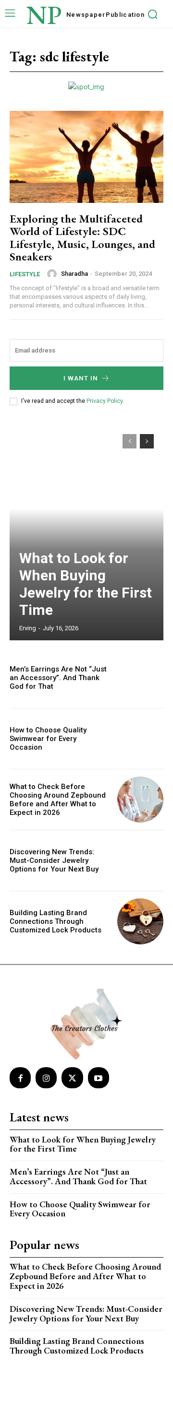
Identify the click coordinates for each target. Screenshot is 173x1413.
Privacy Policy (104, 401)
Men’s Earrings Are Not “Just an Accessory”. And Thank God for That (58, 678)
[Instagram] (46, 1077)
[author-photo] (53, 274)
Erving (27, 628)
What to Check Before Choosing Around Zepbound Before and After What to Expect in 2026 (58, 799)
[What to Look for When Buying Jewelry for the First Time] (86, 532)
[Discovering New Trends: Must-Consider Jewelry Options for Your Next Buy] (140, 860)
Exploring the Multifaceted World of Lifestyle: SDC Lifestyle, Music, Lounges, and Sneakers (82, 237)
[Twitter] (72, 1077)
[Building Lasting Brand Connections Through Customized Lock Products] (140, 921)
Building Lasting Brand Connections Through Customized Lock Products (55, 921)
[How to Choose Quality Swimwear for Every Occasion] (140, 739)
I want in (80, 378)
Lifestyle (25, 274)
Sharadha (74, 273)
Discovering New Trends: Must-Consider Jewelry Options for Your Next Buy (54, 860)
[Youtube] (98, 1077)
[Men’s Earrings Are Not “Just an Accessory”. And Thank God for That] (140, 678)
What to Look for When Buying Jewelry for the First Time (85, 584)
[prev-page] (129, 441)
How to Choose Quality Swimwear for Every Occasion (48, 739)
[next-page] (147, 441)
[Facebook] (20, 1077)
